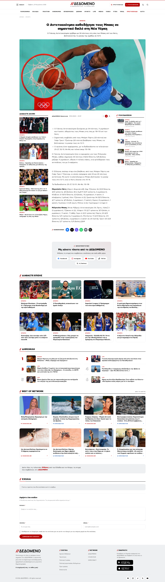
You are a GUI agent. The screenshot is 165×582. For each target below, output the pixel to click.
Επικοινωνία (63, 569)
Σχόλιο (22, 505)
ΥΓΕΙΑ (115, 11)
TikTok (103, 258)
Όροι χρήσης (63, 566)
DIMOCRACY (92, 560)
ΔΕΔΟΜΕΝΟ (43, 470)
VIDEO (108, 11)
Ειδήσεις (45, 467)
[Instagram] (133, 578)
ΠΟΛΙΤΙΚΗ (46, 11)
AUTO (142, 11)
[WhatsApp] (81, 230)
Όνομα (22, 523)
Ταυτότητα (62, 557)
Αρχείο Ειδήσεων (65, 554)
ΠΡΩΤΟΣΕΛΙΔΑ (132, 11)
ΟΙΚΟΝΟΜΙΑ (56, 11)
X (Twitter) (83, 263)
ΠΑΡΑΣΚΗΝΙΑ (25, 11)
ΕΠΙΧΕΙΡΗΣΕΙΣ (69, 11)
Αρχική (21, 17)
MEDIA (101, 11)
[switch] (143, 5)
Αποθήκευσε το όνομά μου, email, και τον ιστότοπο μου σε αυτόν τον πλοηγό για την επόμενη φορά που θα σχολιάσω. (59, 531)
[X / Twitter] (72, 230)
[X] (142, 578)
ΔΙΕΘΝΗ (79, 11)
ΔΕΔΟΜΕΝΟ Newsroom (60, 116)
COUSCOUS (92, 557)
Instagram (77, 258)
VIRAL (122, 11)
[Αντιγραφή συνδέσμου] (90, 230)
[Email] (86, 230)
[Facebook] (67, 230)
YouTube (91, 258)
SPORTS (87, 11)
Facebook (63, 258)
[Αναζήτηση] (147, 5)
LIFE (94, 11)
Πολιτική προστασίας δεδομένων (69, 563)
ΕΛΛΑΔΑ (35, 11)
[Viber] (76, 230)
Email (85, 523)
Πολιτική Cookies (64, 560)
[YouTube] (147, 578)
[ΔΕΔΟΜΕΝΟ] (28, 551)
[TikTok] (138, 578)
